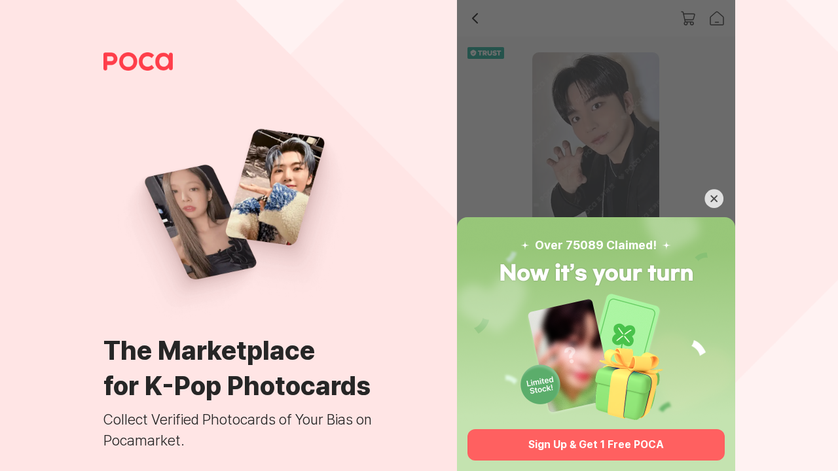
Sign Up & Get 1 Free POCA (596, 444)
